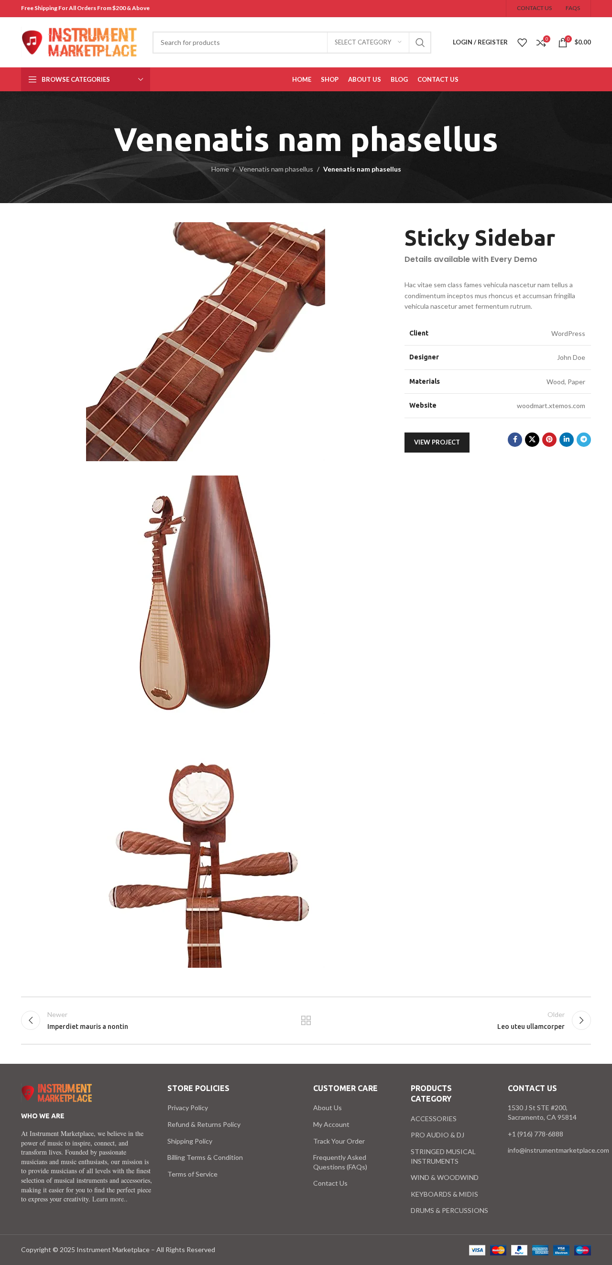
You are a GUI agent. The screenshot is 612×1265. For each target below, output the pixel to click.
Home (220, 169)
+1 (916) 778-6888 (535, 1134)
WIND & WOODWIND (445, 1177)
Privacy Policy (187, 1107)
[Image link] (57, 1092)
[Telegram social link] (584, 439)
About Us (327, 1107)
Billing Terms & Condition (205, 1157)
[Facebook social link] (515, 439)
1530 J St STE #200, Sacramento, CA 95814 (542, 1112)
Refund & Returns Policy (203, 1124)
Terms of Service (192, 1174)
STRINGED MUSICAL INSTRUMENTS (443, 1156)
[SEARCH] (420, 43)
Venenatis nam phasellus (276, 169)
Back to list (306, 1020)
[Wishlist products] (522, 42)
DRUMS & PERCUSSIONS (449, 1210)
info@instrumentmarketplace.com (558, 1150)
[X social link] (532, 439)
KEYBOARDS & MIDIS (444, 1194)
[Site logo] (79, 41)
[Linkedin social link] (566, 439)
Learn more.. (110, 1198)
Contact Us (330, 1183)
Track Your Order (339, 1141)
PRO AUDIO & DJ (437, 1135)
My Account (331, 1124)
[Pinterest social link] (549, 439)
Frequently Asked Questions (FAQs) (340, 1162)
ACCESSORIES (434, 1118)
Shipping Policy (189, 1141)
